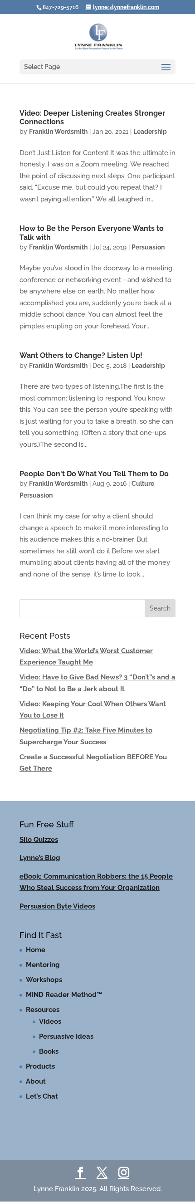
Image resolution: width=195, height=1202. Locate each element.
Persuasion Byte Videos (57, 906)
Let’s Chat (42, 1096)
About (36, 1081)
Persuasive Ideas (66, 1036)
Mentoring (43, 965)
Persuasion (148, 247)
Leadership (150, 131)
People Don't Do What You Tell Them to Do (94, 473)
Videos (50, 1021)
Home (35, 950)
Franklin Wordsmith (58, 131)
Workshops (44, 980)
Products (40, 1066)
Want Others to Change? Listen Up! (81, 355)
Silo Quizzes (39, 840)
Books (48, 1051)
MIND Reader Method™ (64, 995)
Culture (143, 483)
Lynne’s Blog (40, 858)
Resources (42, 1010)
